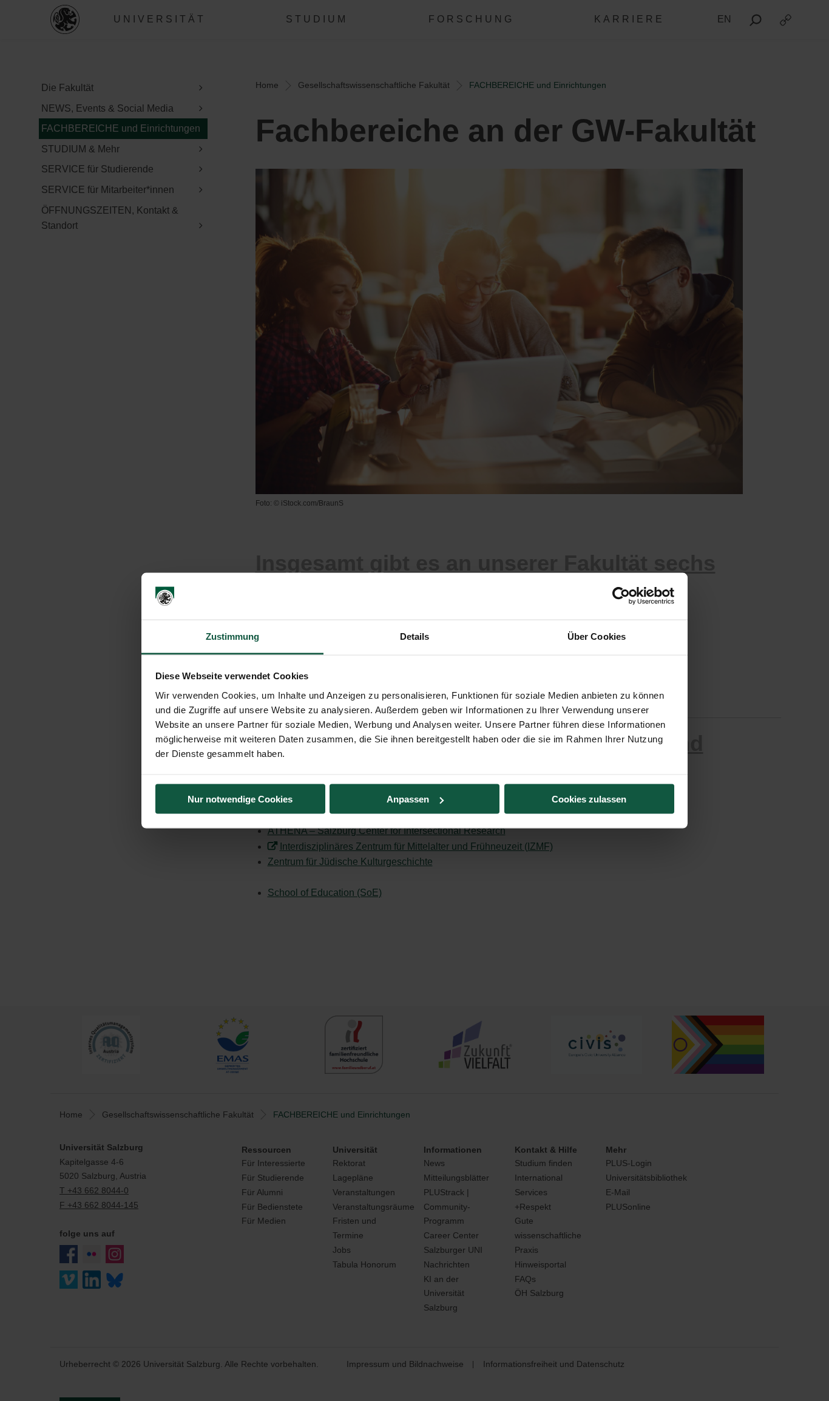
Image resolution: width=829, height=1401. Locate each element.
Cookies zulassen (589, 799)
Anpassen (408, 799)
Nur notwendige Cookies (240, 799)
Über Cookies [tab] (596, 636)
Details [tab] (415, 636)
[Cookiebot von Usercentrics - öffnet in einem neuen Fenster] (621, 596)
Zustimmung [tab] (233, 636)
